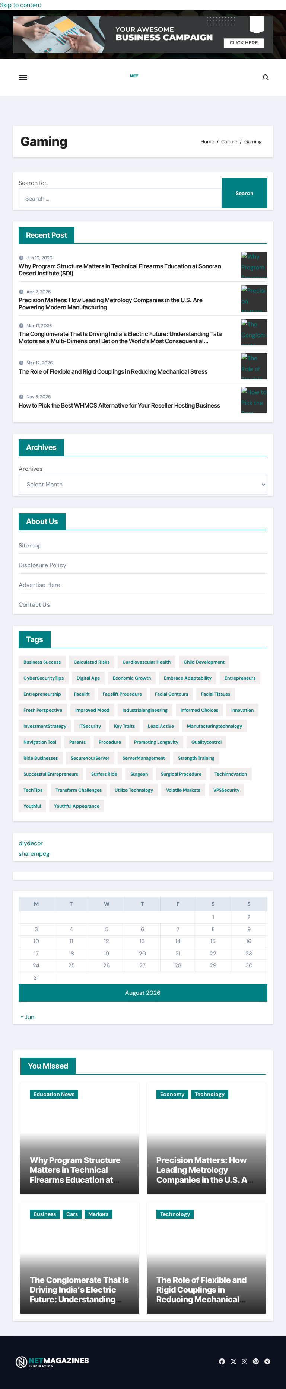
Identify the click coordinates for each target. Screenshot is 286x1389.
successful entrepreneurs (50, 774)
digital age (88, 678)
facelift (82, 694)
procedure (110, 742)
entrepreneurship (42, 694)
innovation (242, 710)
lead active (161, 726)
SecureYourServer (90, 758)
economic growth (132, 678)
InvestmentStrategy (44, 726)
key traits (124, 726)
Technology (210, 1094)
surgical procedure (181, 774)
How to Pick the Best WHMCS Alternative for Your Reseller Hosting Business (119, 405)
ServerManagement (144, 758)
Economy (172, 1094)
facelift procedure (122, 694)
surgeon (139, 774)
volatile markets (183, 790)
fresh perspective (42, 710)
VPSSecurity (226, 790)
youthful (32, 806)
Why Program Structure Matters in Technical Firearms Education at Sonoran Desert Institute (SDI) (120, 269)
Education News (54, 1094)
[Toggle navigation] (23, 77)
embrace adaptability (188, 678)
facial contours (171, 694)
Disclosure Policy (42, 565)
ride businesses (40, 758)
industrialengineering (145, 710)
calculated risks (91, 662)
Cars (72, 1214)
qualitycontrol (206, 742)
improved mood (92, 710)
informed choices (199, 710)
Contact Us (34, 605)
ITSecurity (90, 726)
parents (77, 742)
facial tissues (215, 694)
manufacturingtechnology (214, 726)
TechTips (32, 790)
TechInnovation (230, 774)
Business (45, 1214)
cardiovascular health (147, 662)
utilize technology (134, 790)
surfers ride (104, 774)
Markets (98, 1214)
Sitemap (30, 545)
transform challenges (78, 790)
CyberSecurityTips (43, 678)
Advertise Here (40, 585)
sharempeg (34, 854)
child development (204, 662)
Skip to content (20, 5)
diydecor (31, 843)
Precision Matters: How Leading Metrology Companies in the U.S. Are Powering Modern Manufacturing (111, 303)
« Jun (27, 1017)
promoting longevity (156, 742)
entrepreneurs (240, 678)
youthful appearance (76, 806)
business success (42, 662)
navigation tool (39, 742)
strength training (196, 758)
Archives (30, 469)
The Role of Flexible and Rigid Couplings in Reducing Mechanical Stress (113, 371)
